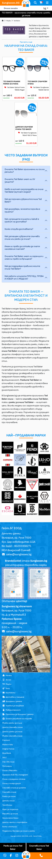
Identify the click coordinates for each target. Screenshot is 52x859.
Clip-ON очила (8, 762)
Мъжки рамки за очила (12, 723)
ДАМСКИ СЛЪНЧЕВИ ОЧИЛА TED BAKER (24, 128)
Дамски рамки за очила (12, 731)
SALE (4, 757)
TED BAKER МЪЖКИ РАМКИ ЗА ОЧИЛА (11, 82)
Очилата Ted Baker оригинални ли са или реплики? (25, 170)
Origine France (8, 749)
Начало (8, 675)
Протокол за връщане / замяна (19, 714)
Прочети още (26, 42)
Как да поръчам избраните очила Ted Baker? (23, 200)
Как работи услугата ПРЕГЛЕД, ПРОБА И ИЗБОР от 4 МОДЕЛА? (24, 277)
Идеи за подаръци (10, 809)
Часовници (7, 805)
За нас (8, 680)
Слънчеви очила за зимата (14, 788)
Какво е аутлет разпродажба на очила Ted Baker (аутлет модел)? (24, 190)
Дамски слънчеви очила (12, 727)
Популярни (7, 766)
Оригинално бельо (10, 818)
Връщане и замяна (13, 701)
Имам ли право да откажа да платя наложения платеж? (22, 247)
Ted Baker (17, 21)
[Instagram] (17, 856)
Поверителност (13, 710)
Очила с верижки (9, 770)
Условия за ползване (14, 705)
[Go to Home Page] (3, 21)
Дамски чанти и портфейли (14, 822)
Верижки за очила (10, 813)
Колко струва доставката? (19, 229)
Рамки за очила (9, 796)
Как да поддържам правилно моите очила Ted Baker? (22, 267)
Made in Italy (7, 744)
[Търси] (35, 2)
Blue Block (6, 753)
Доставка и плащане (14, 697)
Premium (6, 740)
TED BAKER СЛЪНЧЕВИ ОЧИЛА (37, 82)
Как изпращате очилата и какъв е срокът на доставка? (22, 220)
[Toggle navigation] (47, 2)
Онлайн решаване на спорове (18, 718)
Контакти (10, 693)
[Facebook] (11, 856)
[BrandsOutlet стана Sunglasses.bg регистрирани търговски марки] (13, 583)
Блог (7, 688)
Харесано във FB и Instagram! (15, 775)
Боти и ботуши (9, 826)
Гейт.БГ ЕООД (37, 836)
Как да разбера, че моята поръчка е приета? (22, 210)
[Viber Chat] (5, 856)
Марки (8, 21)
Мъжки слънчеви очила (12, 736)
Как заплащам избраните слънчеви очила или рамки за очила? (22, 237)
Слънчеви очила (9, 792)
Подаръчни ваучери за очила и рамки (18, 831)
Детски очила (8, 801)
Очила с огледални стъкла (13, 779)
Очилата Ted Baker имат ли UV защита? (20, 180)
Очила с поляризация (11, 783)
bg (44, 8)
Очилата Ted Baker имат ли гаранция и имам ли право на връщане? (24, 257)
